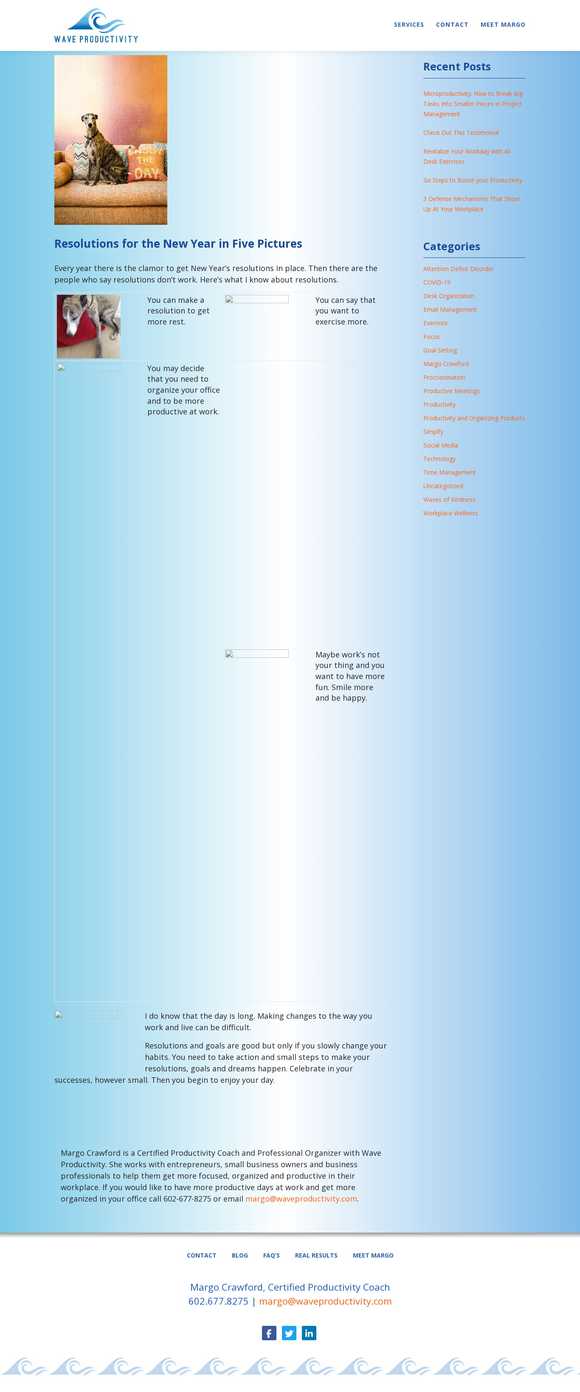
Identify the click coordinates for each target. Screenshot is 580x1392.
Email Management (450, 309)
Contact (452, 24)
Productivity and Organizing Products (474, 418)
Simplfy (433, 432)
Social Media (440, 445)
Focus (431, 337)
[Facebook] (269, 1333)
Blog (240, 1255)
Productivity (439, 404)
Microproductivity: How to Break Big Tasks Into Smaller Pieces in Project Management (473, 103)
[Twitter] (289, 1333)
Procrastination (444, 377)
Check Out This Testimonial (461, 133)
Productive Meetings (451, 391)
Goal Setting (440, 350)
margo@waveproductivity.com (301, 1199)
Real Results (316, 1255)
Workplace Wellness (450, 513)
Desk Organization (448, 296)
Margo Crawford (446, 364)
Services (409, 24)
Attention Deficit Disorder (458, 269)
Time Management (449, 472)
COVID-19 (436, 282)
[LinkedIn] (309, 1333)
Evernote (435, 323)
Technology (439, 459)
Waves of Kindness (449, 499)
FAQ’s (271, 1255)
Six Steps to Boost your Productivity (472, 180)
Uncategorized (443, 486)
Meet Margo (503, 24)
